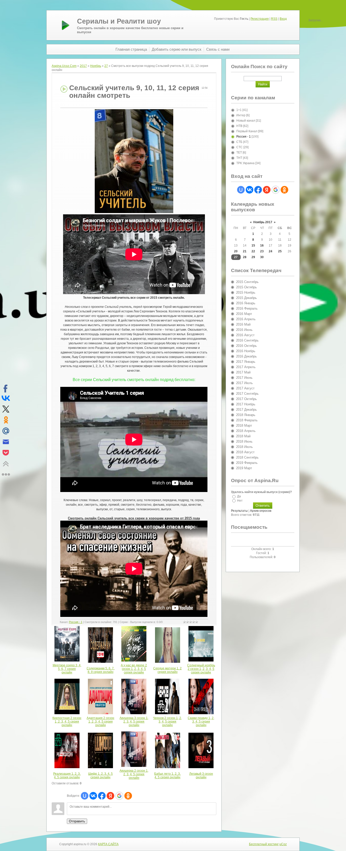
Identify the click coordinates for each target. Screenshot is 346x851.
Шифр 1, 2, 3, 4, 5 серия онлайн (100, 775)
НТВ (239, 126)
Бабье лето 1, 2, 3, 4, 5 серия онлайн (167, 775)
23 (262, 251)
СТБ (239, 142)
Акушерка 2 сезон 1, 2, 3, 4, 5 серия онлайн (134, 774)
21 (244, 251)
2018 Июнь (244, 441)
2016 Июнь (244, 330)
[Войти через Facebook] (102, 796)
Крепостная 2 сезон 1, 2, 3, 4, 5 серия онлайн (66, 721)
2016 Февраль (247, 308)
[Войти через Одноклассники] (128, 796)
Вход (283, 19)
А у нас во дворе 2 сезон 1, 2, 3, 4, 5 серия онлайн (134, 669)
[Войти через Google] (119, 796)
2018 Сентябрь (247, 457)
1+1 (239, 110)
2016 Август (245, 335)
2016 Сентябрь (247, 340)
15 (253, 245)
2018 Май (243, 436)
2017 (83, 66)
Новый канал (245, 120)
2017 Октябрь (246, 399)
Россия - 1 (75, 621)
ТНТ (239, 158)
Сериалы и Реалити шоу (119, 21)
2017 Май (243, 372)
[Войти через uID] (84, 796)
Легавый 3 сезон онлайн (201, 775)
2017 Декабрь (246, 409)
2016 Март (244, 314)
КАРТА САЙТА (108, 844)
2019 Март (244, 468)
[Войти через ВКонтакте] (93, 796)
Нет (240, 500)
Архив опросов (260, 511)
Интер (240, 115)
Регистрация (260, 19)
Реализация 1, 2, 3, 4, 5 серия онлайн (67, 775)
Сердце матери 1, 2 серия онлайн (167, 670)
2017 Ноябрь (245, 404)
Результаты (239, 511)
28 (244, 257)
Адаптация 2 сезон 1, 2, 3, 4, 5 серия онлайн (100, 721)
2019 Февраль (247, 463)
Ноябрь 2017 (262, 222)
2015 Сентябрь (247, 282)
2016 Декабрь (246, 356)
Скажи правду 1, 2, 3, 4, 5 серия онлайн (201, 721)
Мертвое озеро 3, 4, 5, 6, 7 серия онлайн (67, 669)
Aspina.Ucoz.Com (64, 66)
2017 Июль (244, 383)
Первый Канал (246, 131)
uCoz (283, 844)
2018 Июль (244, 447)
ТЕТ (239, 152)
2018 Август (245, 452)
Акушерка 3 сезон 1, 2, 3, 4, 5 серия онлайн (134, 721)
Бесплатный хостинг (264, 844)
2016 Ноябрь (245, 351)
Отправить (77, 821)
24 (270, 251)
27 (106, 66)
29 (253, 257)
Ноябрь (95, 66)
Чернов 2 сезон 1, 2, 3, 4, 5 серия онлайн (167, 721)
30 (262, 257)
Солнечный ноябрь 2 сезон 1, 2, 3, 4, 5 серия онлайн (201, 669)
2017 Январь (245, 362)
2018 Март (244, 425)
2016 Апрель (246, 319)
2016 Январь (245, 303)
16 (262, 245)
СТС (239, 147)
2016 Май (243, 324)
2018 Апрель (246, 431)
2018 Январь (245, 415)
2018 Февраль (247, 420)
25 (280, 251)
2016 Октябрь (246, 346)
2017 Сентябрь (247, 393)
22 (253, 251)
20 (236, 251)
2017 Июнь (244, 378)
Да (239, 496)
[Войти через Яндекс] (110, 796)
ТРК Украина (245, 163)
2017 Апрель (246, 367)
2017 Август (245, 388)
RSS (274, 19)
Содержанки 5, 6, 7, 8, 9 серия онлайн (100, 670)
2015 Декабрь (246, 298)
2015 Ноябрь (245, 292)
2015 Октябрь (246, 287)
